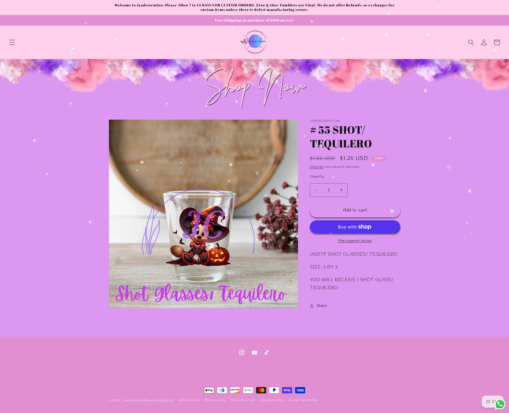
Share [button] (322, 305)
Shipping (316, 167)
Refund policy (189, 400)
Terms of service (243, 400)
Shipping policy (272, 400)
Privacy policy (215, 400)
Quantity (317, 176)
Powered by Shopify (158, 400)
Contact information (303, 400)
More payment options (355, 241)
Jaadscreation (132, 400)
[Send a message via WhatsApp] (500, 404)
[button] (12, 42)
